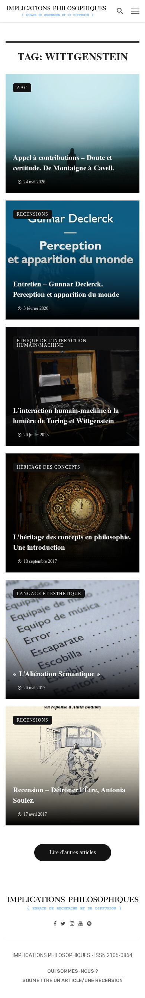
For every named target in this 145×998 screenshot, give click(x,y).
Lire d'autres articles (72, 852)
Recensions (32, 214)
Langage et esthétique (49, 593)
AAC (22, 87)
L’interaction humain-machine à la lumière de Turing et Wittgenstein (66, 415)
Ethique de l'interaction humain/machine (52, 343)
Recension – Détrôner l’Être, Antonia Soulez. (69, 794)
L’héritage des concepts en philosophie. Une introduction (72, 542)
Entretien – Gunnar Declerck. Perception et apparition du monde (66, 289)
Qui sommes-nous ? (72, 971)
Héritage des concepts (48, 467)
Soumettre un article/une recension (72, 980)
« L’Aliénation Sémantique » (56, 673)
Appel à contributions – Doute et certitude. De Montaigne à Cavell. (63, 162)
